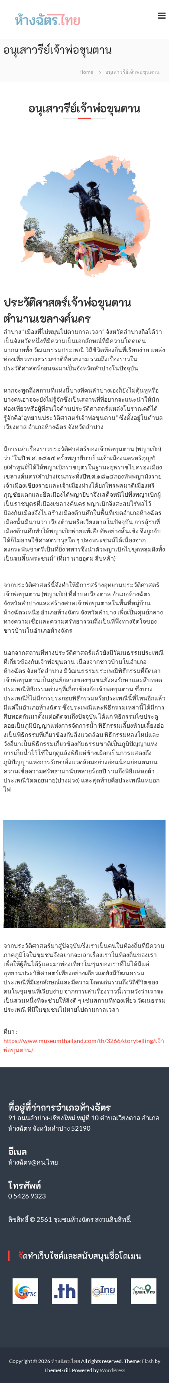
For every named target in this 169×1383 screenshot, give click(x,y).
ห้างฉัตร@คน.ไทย (33, 1162)
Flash (148, 1361)
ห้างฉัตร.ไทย (65, 1361)
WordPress (112, 1370)
